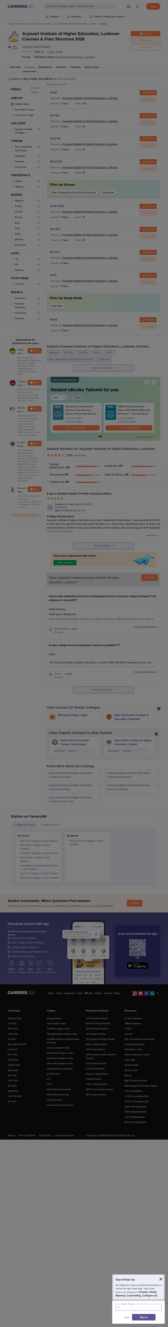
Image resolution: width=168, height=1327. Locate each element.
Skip (126, 1317)
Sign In (144, 1317)
